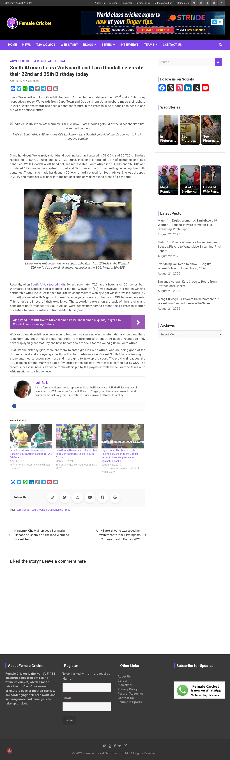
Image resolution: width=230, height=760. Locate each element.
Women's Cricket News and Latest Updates (39, 61)
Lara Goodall (24, 509)
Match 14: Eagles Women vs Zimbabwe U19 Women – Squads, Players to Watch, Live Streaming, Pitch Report (187, 225)
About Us (100, 3)
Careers (113, 3)
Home (12, 44)
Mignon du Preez (60, 509)
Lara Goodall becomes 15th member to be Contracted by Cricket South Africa (76, 454)
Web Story (69, 44)
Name (68, 678)
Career (123, 680)
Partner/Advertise (131, 693)
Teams (149, 44)
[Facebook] (14, 406)
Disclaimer (126, 3)
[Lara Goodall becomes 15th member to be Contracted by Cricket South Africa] (77, 436)
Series (107, 44)
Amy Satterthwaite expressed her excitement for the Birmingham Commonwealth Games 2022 (118, 535)
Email (68, 698)
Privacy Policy (143, 3)
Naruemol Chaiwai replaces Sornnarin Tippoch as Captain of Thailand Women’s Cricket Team (41, 535)
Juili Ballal (33, 80)
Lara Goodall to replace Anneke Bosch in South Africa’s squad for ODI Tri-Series (31, 454)
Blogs (88, 44)
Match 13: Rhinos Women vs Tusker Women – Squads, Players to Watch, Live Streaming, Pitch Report (190, 246)
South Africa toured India (47, 284)
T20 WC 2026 (45, 44)
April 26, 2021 (17, 80)
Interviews (129, 44)
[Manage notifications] (9, 751)
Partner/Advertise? (163, 3)
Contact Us (183, 3)
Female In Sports (130, 702)
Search (218, 62)
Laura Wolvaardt (41, 509)
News (26, 44)
